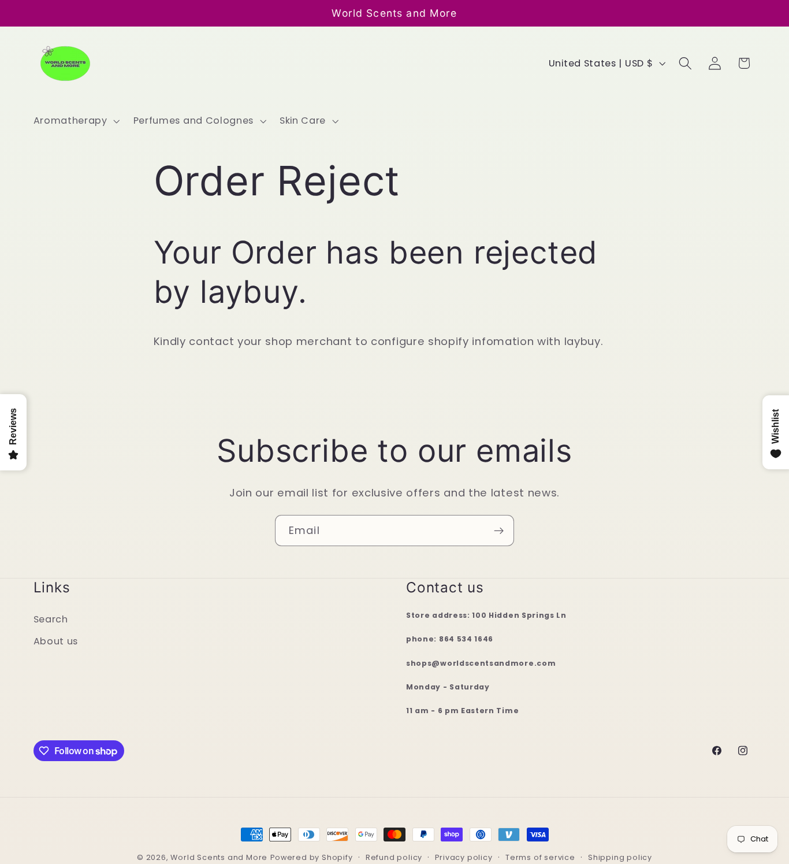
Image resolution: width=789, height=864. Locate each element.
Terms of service (540, 857)
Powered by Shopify (311, 857)
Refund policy (394, 857)
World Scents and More (218, 857)
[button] (75, 121)
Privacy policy (463, 857)
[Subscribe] (498, 530)
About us (56, 641)
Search (51, 619)
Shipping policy (620, 857)
